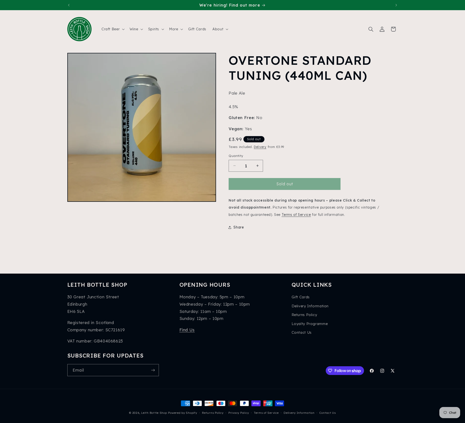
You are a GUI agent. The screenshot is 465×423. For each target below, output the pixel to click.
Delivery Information (310, 306)
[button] (112, 29)
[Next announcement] (396, 5)
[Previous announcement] (68, 5)
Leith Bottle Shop (154, 413)
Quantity (236, 156)
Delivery (260, 147)
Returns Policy (304, 314)
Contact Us (302, 332)
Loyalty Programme (310, 323)
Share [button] (238, 227)
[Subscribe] (152, 370)
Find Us (187, 329)
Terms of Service (296, 214)
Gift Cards (301, 297)
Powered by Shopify (182, 413)
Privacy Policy (238, 413)
